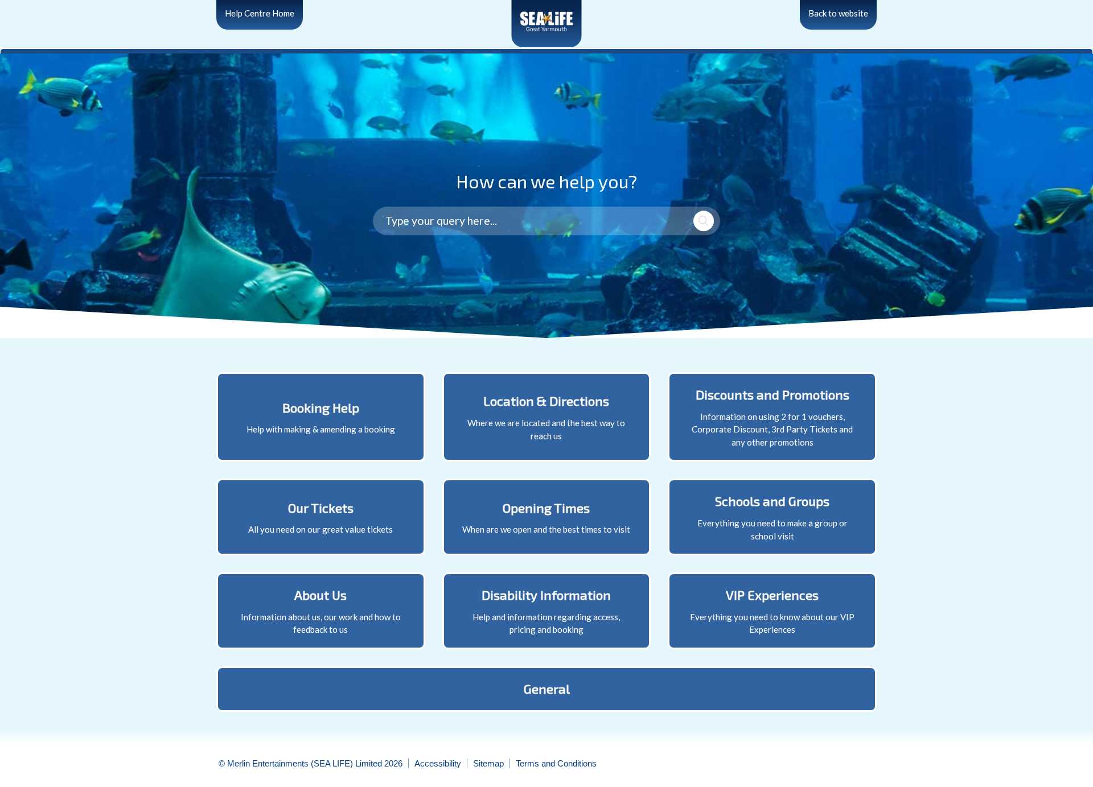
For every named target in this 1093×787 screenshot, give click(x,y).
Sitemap (488, 763)
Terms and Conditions (556, 763)
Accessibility (437, 763)
